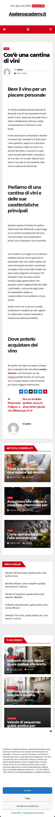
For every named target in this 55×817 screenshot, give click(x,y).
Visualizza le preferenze (27, 806)
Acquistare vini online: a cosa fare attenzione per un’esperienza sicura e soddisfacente (27, 506)
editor (20, 69)
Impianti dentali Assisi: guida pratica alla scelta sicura (26, 664)
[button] (50, 731)
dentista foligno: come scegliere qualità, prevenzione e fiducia (25, 695)
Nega (27, 798)
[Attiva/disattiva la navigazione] (28, 29)
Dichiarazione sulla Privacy (33, 813)
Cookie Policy (16, 813)
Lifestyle (12, 657)
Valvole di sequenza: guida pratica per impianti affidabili (24, 725)
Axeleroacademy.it (27, 14)
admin (28, 543)
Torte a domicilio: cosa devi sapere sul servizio (26, 470)
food (6, 48)
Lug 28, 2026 (16, 669)
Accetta (27, 790)
